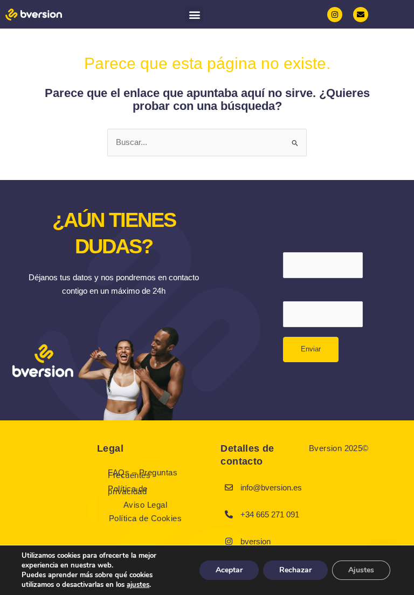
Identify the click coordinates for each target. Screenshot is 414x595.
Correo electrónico (315, 294)
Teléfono (297, 245)
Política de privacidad (128, 490)
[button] (194, 14)
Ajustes (361, 570)
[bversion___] (228, 541)
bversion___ (262, 541)
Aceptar (229, 570)
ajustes (138, 585)
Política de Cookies (145, 518)
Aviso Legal (145, 504)
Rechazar (295, 570)
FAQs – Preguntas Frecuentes (142, 474)
